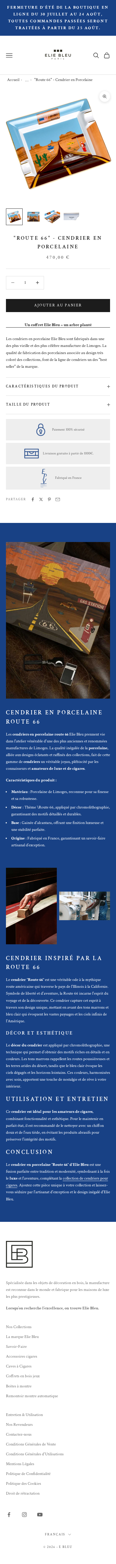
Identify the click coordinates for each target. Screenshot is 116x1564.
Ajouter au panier (58, 305)
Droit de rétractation (23, 1493)
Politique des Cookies (23, 1483)
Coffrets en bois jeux (23, 1376)
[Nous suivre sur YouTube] (40, 1515)
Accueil (13, 79)
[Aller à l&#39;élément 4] (71, 216)
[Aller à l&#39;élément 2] (33, 216)
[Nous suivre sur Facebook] (9, 1515)
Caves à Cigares (19, 1366)
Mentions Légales (20, 1464)
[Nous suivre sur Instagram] (24, 1515)
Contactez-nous (19, 1434)
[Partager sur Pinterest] (49, 499)
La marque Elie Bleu (22, 1336)
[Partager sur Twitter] (41, 499)
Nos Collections (19, 1327)
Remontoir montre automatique (32, 1396)
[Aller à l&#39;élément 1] (14, 216)
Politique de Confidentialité (28, 1473)
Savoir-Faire (16, 1346)
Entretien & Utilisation (24, 1414)
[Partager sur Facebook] (32, 499)
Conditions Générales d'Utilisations (35, 1454)
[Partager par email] (57, 499)
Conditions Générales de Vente (31, 1444)
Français (55, 1534)
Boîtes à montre (19, 1386)
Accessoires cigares (21, 1356)
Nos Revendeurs (19, 1424)
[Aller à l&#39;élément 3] (52, 216)
